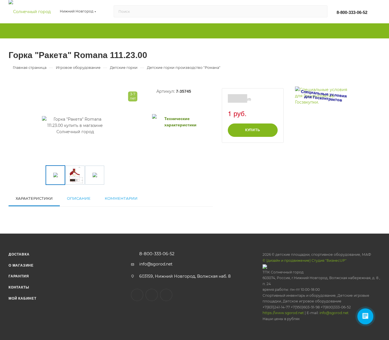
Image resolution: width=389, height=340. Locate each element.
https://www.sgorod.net (283, 313)
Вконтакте (137, 295)
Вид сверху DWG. (177, 142)
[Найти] (320, 11)
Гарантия (19, 276)
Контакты (19, 287)
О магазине (21, 265)
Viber (152, 295)
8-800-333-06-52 (352, 12)
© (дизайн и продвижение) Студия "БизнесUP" (305, 260)
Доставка (19, 254)
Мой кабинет (22, 298)
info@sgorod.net (156, 264)
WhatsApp (166, 295)
